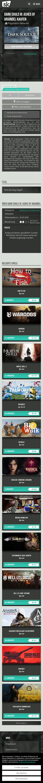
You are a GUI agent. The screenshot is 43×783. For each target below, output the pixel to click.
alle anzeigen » (21, 723)
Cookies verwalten (21, 767)
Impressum (11, 744)
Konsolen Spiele (9, 86)
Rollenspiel (35, 210)
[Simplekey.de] (6, 4)
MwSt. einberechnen (14, 116)
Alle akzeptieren (21, 779)
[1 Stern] (20, 221)
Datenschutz (11, 749)
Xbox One (29, 95)
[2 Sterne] (21, 221)
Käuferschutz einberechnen (16, 113)
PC (10, 95)
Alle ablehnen (21, 773)
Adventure (24, 210)
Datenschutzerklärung (27, 762)
